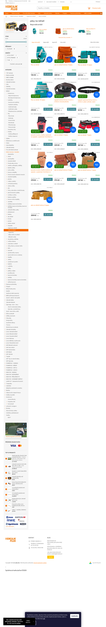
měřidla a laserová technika (15, 204)
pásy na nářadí (12, 230)
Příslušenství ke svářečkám (15, 111)
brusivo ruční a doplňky (13, 199)
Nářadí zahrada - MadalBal (12, 152)
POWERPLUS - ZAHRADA (12, 363)
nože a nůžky (11, 170)
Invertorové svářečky (13, 102)
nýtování (10, 250)
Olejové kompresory (13, 96)
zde (44, 619)
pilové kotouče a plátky (14, 193)
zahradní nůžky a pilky (13, 210)
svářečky (10, 266)
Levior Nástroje (10, 338)
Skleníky (8, 86)
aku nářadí (10, 217)
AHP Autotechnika (10, 350)
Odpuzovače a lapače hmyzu (13, 392)
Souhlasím (74, 616)
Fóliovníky (8, 318)
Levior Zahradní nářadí (11, 332)
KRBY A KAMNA (9, 77)
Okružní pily (11, 123)
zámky (9, 259)
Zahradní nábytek (10, 302)
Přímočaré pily (12, 125)
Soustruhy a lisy (12, 129)
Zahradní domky (10, 147)
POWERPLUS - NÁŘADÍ (11, 365)
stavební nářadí (12, 161)
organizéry (11, 232)
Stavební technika (10, 89)
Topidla (8, 356)
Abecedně (63, 42)
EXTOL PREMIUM (12, 58)
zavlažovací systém (13, 262)
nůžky (9, 268)
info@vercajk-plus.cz (36, 541)
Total (9, 60)
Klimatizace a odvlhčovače (13, 141)
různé (9, 156)
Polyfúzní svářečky (13, 105)
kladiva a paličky (12, 197)
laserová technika (12, 275)
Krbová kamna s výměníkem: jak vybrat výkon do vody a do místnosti (54, 548)
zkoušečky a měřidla (13, 239)
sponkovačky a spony (13, 253)
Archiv (51, 557)
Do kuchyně (11, 404)
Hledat (65, 8)
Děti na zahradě (10, 314)
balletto (10, 264)
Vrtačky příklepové (13, 134)
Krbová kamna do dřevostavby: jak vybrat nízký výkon (54, 542)
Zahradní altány (10, 300)
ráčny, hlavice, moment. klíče (15, 246)
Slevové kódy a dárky (11, 411)
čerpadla (10, 226)
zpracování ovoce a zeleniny (15, 255)
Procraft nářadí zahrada (12, 150)
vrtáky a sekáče (12, 181)
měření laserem (12, 282)
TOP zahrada (9, 73)
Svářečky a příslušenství (12, 413)
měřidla (10, 277)
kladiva (9, 214)
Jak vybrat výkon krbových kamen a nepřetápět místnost (54, 553)
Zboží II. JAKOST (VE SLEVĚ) (13, 298)
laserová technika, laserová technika (17, 280)
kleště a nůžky (11, 168)
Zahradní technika (10, 82)
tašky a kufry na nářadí (14, 235)
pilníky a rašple (11, 271)
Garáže (8, 291)
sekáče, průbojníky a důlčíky (15, 165)
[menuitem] (7, 13)
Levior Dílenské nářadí (11, 334)
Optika (8, 138)
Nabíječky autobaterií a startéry (14, 388)
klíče (9, 248)
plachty (10, 179)
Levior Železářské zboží (12, 343)
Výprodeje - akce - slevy (12, 305)
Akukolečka (11, 154)
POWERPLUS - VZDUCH (11, 370)
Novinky (8, 408)
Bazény (8, 390)
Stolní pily (10, 118)
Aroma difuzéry (12, 399)
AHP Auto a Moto (10, 347)
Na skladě (11, 49)
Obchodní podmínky (51, 2)
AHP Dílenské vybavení (12, 345)
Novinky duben (10, 80)
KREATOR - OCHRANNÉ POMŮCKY (14, 379)
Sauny (7, 143)
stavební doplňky (12, 177)
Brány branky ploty (11, 289)
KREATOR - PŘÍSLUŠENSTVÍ (12, 377)
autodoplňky (11, 159)
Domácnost (9, 397)
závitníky (10, 202)
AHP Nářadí (9, 352)
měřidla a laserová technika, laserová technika (17, 206)
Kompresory (11, 93)
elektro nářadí (11, 223)
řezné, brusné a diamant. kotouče (16, 174)
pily (9, 188)
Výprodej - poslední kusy (14, 309)
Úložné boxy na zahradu (12, 327)
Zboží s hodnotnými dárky (14, 307)
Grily (7, 84)
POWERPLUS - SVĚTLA (11, 368)
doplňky (10, 257)
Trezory (8, 325)
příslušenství (11, 212)
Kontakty (40, 2)
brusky (9, 219)
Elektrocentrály (10, 75)
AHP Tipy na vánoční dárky (12, 359)
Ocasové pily (11, 120)
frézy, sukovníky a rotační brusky (16, 190)
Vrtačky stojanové (12, 136)
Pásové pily (11, 116)
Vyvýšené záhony (10, 323)
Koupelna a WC (11, 402)
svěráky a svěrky (12, 195)
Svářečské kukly (12, 107)
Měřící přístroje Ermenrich (12, 295)
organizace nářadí (12, 228)
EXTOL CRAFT (11, 55)
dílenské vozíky (12, 237)
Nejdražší (54, 42)
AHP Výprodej (9, 361)
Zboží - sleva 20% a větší (12, 311)
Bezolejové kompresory (14, 98)
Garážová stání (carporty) (12, 293)
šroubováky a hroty (13, 163)
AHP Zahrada (9, 354)
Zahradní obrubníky (11, 329)
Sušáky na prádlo (10, 395)
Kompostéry (9, 320)
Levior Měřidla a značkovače (13, 341)
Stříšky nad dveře (10, 316)
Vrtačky (10, 132)
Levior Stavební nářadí (11, 336)
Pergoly (8, 286)
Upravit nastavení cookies (40, 563)
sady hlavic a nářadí (13, 244)
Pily (9, 114)
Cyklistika (8, 386)
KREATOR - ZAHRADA (11, 372)
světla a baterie (12, 241)
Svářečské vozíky (12, 109)
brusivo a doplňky (12, 172)
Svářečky (10, 100)
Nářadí (7, 91)
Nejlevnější (46, 42)
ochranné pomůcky (12, 183)
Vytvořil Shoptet (97, 563)
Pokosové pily (11, 127)
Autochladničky (10, 145)
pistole (9, 221)
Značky (8, 415)
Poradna (62, 2)
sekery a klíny (11, 186)
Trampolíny (9, 383)
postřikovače (11, 273)
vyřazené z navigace (11, 406)
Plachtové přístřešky (11, 284)
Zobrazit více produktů (64, 37)
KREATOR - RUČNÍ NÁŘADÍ (12, 374)
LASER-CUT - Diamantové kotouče (14, 381)
